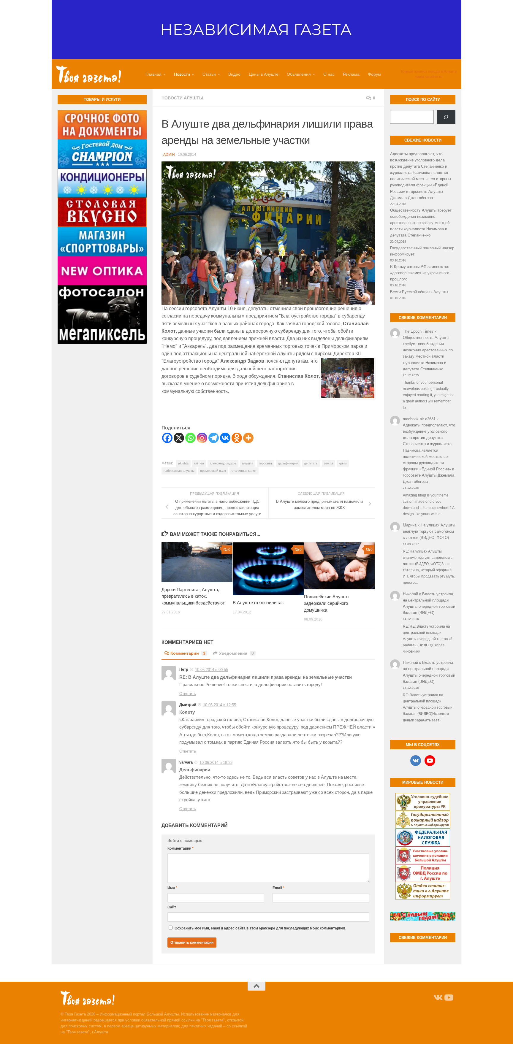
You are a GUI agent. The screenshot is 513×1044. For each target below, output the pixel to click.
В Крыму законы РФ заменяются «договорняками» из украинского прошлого (419, 272)
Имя (172, 888)
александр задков (223, 463)
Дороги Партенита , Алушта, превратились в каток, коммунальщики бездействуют (193, 596)
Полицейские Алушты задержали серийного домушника (326, 603)
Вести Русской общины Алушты (419, 292)
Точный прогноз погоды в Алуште (428, 71)
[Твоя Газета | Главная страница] (88, 74)
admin (169, 155)
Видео (234, 74)
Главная (153, 74)
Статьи (209, 74)
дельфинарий (288, 463)
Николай (410, 594)
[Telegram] (213, 438)
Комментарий (180, 848)
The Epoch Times (418, 331)
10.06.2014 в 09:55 (211, 669)
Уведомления (236, 653)
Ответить (187, 693)
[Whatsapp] (190, 438)
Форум (374, 74)
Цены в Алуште (263, 74)
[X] (179, 438)
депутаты (311, 463)
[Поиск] (446, 117)
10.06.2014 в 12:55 (219, 705)
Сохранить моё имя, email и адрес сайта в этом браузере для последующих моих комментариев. (260, 928)
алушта (247, 463)
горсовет (265, 463)
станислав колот (244, 470)
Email (278, 888)
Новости (182, 74)
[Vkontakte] (225, 438)
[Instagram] (202, 438)
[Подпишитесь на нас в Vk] (437, 998)
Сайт (171, 907)
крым (343, 463)
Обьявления (299, 74)
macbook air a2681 (419, 419)
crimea (199, 463)
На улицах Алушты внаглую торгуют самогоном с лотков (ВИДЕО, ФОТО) (429, 531)
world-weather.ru (428, 77)
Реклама (351, 74)
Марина (410, 525)
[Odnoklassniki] (237, 438)
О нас (329, 74)
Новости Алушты (182, 98)
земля (328, 463)
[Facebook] (167, 438)
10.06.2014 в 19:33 (216, 762)
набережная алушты (179, 470)
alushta (183, 463)
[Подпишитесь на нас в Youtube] (448, 998)
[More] (248, 438)
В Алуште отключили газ (258, 602)
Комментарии (187, 653)
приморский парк (213, 470)
